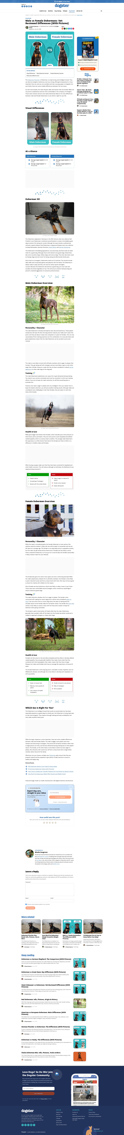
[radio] (44, 822)
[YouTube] (29, 6)
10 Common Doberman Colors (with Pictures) (41, 769)
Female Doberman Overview (56, 73)
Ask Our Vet (79, 11)
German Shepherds (64, 247)
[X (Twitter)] (27, 6)
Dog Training (58, 11)
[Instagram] (24, 6)
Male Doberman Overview (43, 73)
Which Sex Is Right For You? (33, 75)
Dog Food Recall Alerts (61, 1124)
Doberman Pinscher (33, 80)
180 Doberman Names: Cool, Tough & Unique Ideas (42, 766)
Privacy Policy (44, 1098)
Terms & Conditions (44, 808)
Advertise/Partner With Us (78, 1116)
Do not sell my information (95, 1116)
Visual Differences (31, 73)
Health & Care (42, 11)
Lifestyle (65, 11)
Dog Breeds (72, 11)
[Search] (101, 11)
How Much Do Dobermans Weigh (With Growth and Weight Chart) (47, 774)
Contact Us (75, 1112)
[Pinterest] (31, 6)
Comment (28, 882)
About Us (74, 1114)
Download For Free (89, 69)
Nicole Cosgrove (34, 26)
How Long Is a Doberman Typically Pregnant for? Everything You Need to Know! (50, 771)
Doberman (52, 755)
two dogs (38, 860)
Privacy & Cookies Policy (55, 808)
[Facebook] (22, 6)
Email (52, 898)
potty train (71, 603)
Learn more (79, 15)
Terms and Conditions (94, 1114)
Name (27, 898)
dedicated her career (42, 856)
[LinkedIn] (71, 28)
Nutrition (50, 11)
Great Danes (52, 247)
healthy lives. (56, 864)
